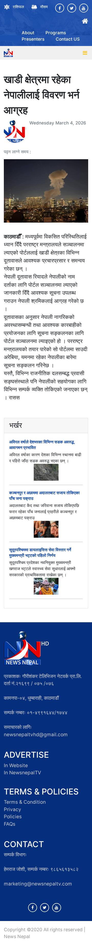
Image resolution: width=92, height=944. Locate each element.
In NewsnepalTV (22, 773)
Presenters (33, 39)
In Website (16, 765)
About (28, 32)
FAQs (9, 824)
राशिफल (18, 6)
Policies (13, 817)
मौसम (44, 6)
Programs (55, 32)
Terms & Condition (25, 802)
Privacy (12, 809)
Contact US (68, 39)
